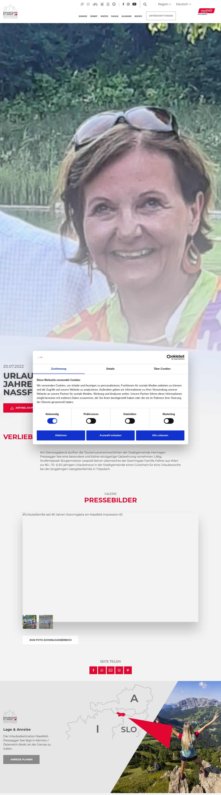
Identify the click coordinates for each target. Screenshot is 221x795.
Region (163, 4)
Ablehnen (61, 435)
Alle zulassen (160, 435)
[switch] (91, 421)
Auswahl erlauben (110, 435)
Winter (104, 16)
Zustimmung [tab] (58, 368)
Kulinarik (126, 16)
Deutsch (182, 4)
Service (138, 16)
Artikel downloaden (31, 407)
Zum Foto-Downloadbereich (50, 640)
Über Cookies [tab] (162, 368)
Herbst (93, 16)
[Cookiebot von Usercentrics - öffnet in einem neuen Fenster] (169, 357)
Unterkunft (161, 15)
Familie (114, 16)
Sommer (83, 16)
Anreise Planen (21, 759)
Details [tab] (110, 368)
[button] (93, 670)
